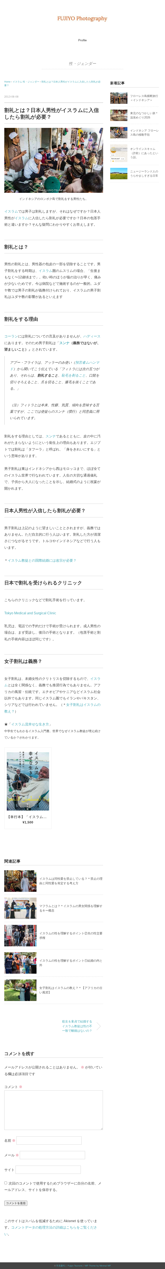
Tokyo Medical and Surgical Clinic (30, 613)
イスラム (11, 211)
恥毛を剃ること (73, 375)
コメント (13, 1087)
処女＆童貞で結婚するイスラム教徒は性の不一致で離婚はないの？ (77, 1026)
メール (11, 1155)
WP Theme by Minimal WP (98, 1265)
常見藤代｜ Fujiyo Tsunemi (69, 1265)
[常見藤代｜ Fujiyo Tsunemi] (82, 18)
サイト (9, 1170)
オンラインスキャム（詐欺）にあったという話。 (144, 153)
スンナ (64, 343)
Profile (82, 40)
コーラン (11, 336)
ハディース (92, 336)
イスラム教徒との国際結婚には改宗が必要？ (42, 560)
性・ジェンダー (82, 63)
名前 (9, 1140)
